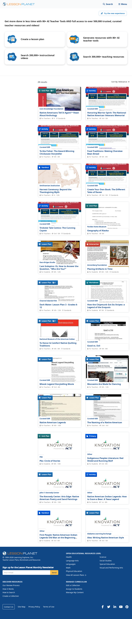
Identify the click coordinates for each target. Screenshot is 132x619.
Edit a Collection (73, 585)
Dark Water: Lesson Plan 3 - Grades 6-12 (59, 306)
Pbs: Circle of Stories (50, 460)
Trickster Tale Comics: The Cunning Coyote (57, 229)
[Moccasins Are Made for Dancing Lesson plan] (107, 371)
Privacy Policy (34, 606)
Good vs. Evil (93, 345)
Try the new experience (114, 13)
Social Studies (106, 560)
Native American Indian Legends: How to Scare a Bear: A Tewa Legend (107, 498)
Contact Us (8, 607)
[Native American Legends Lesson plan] (60, 410)
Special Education (107, 564)
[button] (122, 4)
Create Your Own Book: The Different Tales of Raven (106, 191)
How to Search (9, 592)
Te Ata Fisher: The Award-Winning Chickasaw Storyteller (57, 152)
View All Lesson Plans (75, 575)
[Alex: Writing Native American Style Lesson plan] (107, 522)
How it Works (8, 589)
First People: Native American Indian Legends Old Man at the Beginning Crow (58, 537)
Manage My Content (75, 592)
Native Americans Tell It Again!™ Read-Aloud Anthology (59, 114)
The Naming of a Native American (104, 422)
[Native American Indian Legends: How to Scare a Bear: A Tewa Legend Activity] (107, 484)
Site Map (21, 606)
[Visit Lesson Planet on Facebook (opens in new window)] (102, 606)
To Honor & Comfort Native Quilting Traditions (58, 344)
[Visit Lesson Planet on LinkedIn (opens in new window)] (114, 606)
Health (69, 557)
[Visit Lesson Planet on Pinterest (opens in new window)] (126, 606)
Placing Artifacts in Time (99, 269)
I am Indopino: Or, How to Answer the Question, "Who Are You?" (59, 267)
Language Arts (72, 560)
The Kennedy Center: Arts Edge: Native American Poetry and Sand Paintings (59, 498)
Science (103, 557)
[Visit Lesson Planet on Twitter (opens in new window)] (108, 606)
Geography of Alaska (98, 230)
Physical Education (74, 571)
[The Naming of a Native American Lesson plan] (107, 410)
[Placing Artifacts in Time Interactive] (107, 255)
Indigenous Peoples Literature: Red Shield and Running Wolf (105, 459)
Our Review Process (11, 585)
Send (54, 572)
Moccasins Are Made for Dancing (104, 384)
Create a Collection (11, 596)
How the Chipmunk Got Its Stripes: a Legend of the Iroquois (106, 306)
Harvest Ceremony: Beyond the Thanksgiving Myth (55, 191)
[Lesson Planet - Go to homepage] (20, 4)
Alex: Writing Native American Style (105, 537)
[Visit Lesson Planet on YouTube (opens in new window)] (120, 606)
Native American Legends (53, 422)
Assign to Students (74, 589)
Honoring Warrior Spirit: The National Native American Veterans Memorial (106, 114)
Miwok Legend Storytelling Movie (57, 384)
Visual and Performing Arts (111, 567)
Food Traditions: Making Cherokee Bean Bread (104, 152)
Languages (71, 564)
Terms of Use (48, 606)
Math (68, 567)
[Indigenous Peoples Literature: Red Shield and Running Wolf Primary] (107, 446)
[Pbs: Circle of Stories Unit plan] (60, 446)
